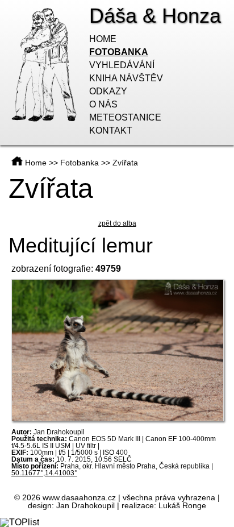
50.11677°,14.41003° (44, 473)
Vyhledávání (121, 65)
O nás (103, 104)
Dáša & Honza (155, 15)
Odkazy (108, 91)
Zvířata (125, 162)
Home (102, 39)
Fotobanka (118, 52)
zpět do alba (117, 223)
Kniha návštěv (126, 78)
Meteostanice (125, 117)
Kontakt (110, 130)
